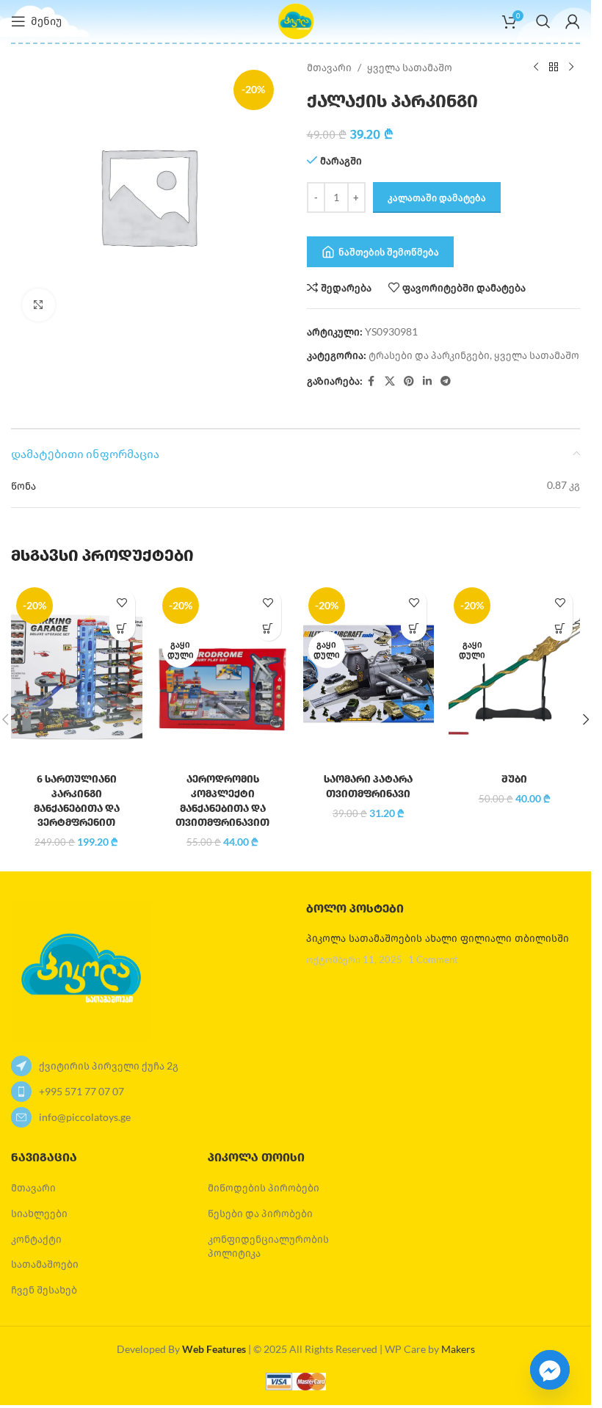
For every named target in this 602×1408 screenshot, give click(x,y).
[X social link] (389, 381)
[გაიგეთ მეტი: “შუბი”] (560, 628)
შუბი (514, 779)
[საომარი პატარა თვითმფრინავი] (369, 674)
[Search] (543, 21)
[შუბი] (514, 674)
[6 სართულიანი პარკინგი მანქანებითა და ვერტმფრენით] (76, 674)
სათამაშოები (45, 1264)
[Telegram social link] (445, 381)
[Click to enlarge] (38, 305)
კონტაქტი (36, 1239)
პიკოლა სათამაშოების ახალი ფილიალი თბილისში (437, 938)
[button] (122, 628)
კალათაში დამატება (437, 197)
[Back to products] (553, 67)
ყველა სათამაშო (409, 67)
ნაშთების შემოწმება (388, 252)
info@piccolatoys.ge (85, 1117)
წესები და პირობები (260, 1213)
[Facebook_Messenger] (550, 1370)
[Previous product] (536, 67)
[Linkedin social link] (427, 381)
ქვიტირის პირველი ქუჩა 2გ (108, 1065)
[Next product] (571, 67)
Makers (458, 1349)
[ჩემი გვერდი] (572, 21)
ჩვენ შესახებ (44, 1289)
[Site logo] (296, 20)
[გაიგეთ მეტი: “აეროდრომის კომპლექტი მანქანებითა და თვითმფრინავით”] (268, 628)
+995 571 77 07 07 (81, 1091)
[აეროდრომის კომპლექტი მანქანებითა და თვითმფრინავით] (223, 674)
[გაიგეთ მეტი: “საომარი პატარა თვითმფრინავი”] (414, 628)
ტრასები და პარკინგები (429, 355)
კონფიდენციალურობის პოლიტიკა (268, 1246)
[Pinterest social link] (408, 381)
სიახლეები (39, 1213)
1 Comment (433, 959)
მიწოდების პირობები (263, 1187)
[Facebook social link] (371, 381)
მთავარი (329, 67)
